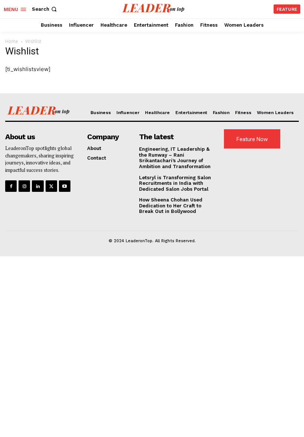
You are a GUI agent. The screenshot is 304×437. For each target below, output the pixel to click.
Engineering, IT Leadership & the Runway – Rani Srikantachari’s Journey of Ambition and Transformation (175, 157)
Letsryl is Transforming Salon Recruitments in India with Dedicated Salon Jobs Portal (175, 183)
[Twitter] (51, 186)
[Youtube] (64, 186)
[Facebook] (11, 186)
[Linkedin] (37, 186)
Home (11, 41)
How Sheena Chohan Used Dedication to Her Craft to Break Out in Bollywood (170, 205)
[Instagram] (24, 186)
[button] (45, 9)
